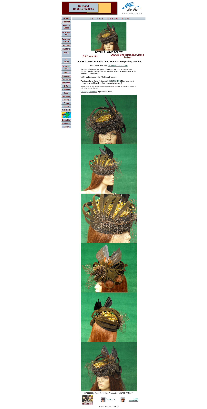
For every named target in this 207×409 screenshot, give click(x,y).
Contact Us (110, 399)
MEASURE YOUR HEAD (118, 66)
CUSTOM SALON (114, 81)
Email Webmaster (133, 399)
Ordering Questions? (89, 92)
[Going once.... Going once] (66, 63)
